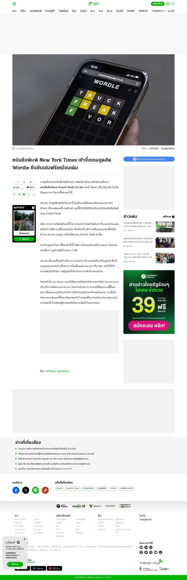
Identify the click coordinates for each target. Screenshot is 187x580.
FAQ (80, 547)
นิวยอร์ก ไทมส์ (88, 488)
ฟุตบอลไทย (119, 519)
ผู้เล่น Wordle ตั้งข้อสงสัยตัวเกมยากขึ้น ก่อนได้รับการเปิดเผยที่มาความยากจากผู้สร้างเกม (54, 464)
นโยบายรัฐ (19, 526)
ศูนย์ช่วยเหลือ (89, 547)
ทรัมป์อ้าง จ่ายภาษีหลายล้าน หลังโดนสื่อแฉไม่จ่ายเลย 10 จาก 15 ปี (45, 469)
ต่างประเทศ (38, 526)
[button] (14, 194)
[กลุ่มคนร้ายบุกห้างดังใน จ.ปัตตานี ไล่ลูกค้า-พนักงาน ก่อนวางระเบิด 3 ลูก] (165, 242)
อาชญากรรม (20, 529)
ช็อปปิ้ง (143, 516)
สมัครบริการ (158, 4)
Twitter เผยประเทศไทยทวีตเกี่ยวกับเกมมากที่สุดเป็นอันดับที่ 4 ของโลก (47, 449)
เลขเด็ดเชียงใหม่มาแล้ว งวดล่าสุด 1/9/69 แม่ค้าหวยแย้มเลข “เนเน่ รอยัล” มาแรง (137, 225)
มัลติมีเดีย (60, 536)
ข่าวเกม (113, 488)
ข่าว (144, 149)
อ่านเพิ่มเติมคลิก (11, 554)
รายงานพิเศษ (61, 519)
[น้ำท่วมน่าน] (24, 221)
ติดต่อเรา (43, 550)
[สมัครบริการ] (149, 302)
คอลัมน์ (59, 523)
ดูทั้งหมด (167, 217)
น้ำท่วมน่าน (24, 233)
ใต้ (124, 246)
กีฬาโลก (101, 526)
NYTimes (51, 371)
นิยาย (58, 529)
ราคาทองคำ (19, 533)
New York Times (73, 488)
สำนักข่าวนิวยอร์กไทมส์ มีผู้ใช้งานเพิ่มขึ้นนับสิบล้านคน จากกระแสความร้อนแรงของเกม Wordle (56, 454)
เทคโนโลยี (153, 149)
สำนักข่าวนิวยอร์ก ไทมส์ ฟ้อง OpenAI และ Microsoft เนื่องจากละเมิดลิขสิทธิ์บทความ (53, 459)
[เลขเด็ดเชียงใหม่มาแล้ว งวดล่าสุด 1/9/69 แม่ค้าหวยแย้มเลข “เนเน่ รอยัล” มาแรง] (165, 227)
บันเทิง (125, 262)
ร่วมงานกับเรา (29, 547)
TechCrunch (63, 371)
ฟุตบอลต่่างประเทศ (105, 519)
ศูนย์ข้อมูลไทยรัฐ (70, 547)
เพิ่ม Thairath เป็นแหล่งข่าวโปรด (151, 159)
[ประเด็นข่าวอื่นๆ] (33, 207)
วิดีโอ (78, 529)
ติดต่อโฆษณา (54, 550)
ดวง (58, 526)
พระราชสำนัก (20, 519)
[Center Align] (24, 539)
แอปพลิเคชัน (102, 488)
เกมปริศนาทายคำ (126, 488)
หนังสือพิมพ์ (80, 519)
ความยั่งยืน (38, 533)
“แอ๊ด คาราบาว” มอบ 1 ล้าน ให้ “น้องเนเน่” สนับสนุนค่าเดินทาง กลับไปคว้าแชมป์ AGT (138, 256)
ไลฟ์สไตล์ (79, 533)
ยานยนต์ (37, 529)
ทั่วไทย (36, 519)
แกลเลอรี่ (101, 529)
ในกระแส (18, 523)
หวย (77, 526)
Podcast (60, 533)
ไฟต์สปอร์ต (119, 523)
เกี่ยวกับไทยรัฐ (43, 547)
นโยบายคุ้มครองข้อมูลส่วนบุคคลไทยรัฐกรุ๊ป (115, 547)
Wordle (59, 488)
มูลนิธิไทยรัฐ (56, 547)
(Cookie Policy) (11, 557)
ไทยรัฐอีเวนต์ (145, 520)
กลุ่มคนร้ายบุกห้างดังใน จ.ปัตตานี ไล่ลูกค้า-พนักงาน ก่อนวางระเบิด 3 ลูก (138, 240)
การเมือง (37, 523)
